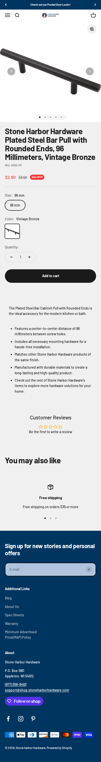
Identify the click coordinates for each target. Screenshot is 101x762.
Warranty (11, 623)
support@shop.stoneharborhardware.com (37, 690)
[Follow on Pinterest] (33, 718)
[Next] (95, 4)
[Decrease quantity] (11, 257)
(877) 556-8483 (15, 684)
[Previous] (6, 4)
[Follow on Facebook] (8, 718)
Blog (8, 598)
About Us (12, 607)
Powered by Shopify (59, 747)
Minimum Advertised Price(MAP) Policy (21, 634)
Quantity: (12, 247)
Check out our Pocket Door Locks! (50, 4)
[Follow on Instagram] (20, 718)
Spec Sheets (14, 615)
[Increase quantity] (29, 257)
